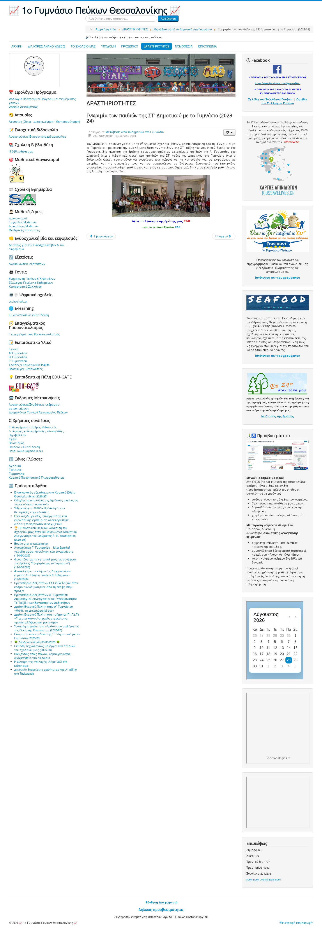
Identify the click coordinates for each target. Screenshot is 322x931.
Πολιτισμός (16, 443)
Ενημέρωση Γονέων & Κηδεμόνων (32, 279)
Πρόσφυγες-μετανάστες (26, 369)
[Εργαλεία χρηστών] (229, 132)
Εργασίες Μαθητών (22, 222)
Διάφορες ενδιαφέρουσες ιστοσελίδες (36, 431)
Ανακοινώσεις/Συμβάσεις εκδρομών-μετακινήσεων (34, 406)
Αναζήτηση (168, 18)
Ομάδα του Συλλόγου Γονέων (284, 101)
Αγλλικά (15, 466)
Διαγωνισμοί (18, 218)
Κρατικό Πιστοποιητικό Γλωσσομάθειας (36, 478)
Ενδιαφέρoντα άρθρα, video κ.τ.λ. (33, 427)
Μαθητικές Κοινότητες (24, 230)
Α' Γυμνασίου (18, 353)
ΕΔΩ (187, 221)
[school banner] (161, 74)
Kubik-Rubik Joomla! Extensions (263, 879)
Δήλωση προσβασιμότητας (161, 909)
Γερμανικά (17, 474)
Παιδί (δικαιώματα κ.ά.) (26, 451)
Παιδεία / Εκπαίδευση (24, 447)
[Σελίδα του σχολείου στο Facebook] (277, 68)
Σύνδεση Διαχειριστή (161, 902)
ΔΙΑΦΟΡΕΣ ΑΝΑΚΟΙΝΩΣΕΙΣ (46, 46)
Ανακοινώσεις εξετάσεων (27, 264)
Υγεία (13, 439)
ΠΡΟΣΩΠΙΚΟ (129, 46)
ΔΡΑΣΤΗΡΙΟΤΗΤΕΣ (156, 46)
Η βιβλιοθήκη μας (21, 151)
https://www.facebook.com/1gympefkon (277, 83)
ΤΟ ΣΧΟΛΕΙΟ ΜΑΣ (83, 46)
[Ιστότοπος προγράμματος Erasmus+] (277, 230)
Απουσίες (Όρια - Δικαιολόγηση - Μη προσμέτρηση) (44, 122)
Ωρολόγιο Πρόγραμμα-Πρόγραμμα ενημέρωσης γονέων (42, 101)
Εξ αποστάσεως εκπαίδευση (29, 315)
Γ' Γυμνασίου (18, 361)
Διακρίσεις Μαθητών (23, 226)
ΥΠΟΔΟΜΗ (108, 46)
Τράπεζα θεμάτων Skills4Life (29, 365)
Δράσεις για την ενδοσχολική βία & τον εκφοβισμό (36, 247)
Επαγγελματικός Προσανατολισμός (34, 334)
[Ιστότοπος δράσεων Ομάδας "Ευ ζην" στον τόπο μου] (277, 383)
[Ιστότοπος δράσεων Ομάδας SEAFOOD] (277, 302)
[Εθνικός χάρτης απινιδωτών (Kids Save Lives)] (277, 170)
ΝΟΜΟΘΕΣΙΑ (184, 46)
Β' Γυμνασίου (18, 357)
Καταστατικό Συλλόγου (25, 287)
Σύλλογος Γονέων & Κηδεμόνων (31, 283)
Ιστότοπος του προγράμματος (277, 277)
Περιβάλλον (17, 435)
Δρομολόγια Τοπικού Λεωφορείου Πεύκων (38, 412)
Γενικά (14, 349)
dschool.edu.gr (18, 301)
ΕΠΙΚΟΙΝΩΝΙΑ (207, 46)
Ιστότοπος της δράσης (277, 416)
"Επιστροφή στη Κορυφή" (296, 922)
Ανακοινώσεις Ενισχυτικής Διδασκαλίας (37, 136)
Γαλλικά (15, 470)
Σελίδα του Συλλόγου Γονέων (270, 99)
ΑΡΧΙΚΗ (16, 46)
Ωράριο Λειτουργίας (23, 107)
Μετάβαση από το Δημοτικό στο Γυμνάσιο (135, 132)
